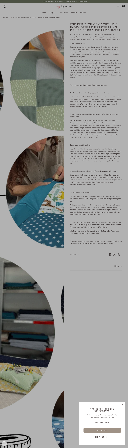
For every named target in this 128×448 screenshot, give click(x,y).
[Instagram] (100, 437)
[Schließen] (122, 404)
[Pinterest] (103, 437)
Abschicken (102, 430)
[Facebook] (96, 437)
